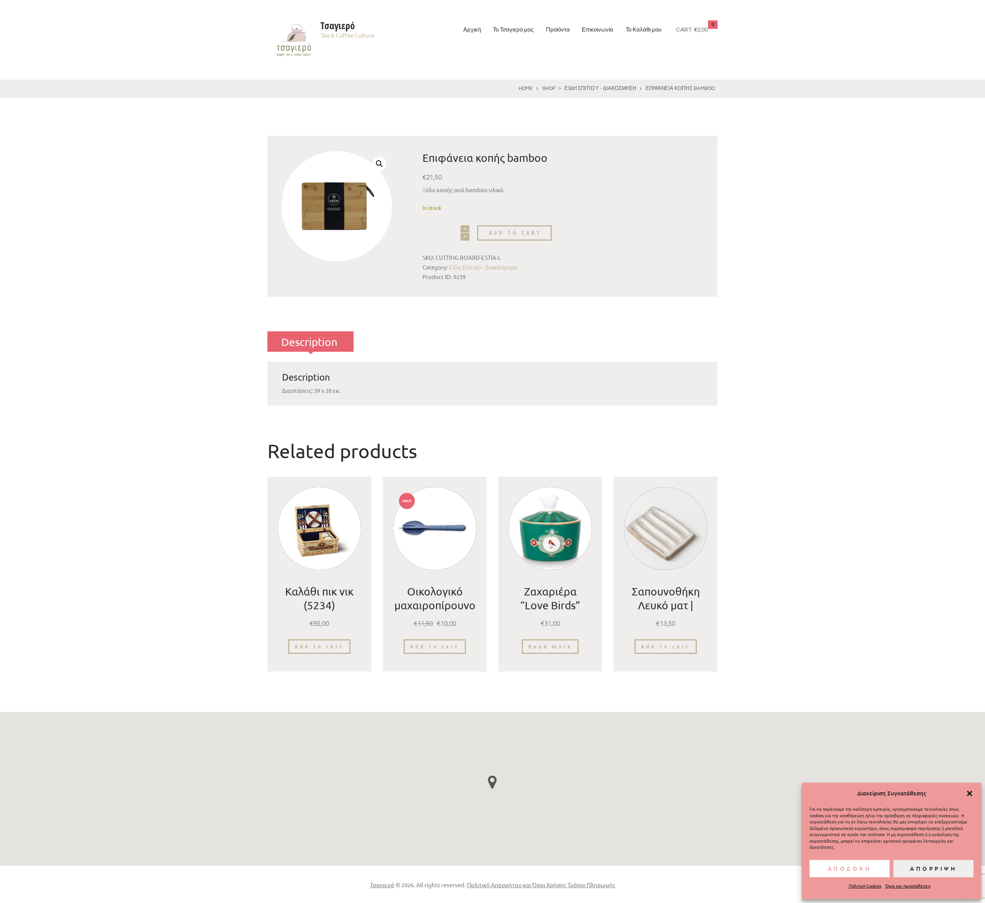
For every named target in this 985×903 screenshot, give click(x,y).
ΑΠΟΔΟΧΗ (850, 868)
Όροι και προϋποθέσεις (908, 886)
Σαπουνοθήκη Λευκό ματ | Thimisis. (666, 605)
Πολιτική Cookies (865, 886)
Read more (550, 646)
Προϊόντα (558, 30)
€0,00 (701, 30)
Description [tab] (309, 342)
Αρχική (472, 30)
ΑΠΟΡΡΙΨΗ (933, 868)
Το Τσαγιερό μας (513, 30)
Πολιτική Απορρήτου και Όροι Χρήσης (516, 884)
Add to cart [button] (319, 646)
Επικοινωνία (597, 30)
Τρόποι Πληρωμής (591, 884)
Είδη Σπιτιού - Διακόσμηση (600, 88)
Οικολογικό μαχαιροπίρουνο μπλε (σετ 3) (435, 605)
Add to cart (515, 232)
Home (526, 88)
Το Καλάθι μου (643, 30)
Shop (548, 88)
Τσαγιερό (382, 884)
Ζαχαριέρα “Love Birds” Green (550, 605)
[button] (969, 793)
